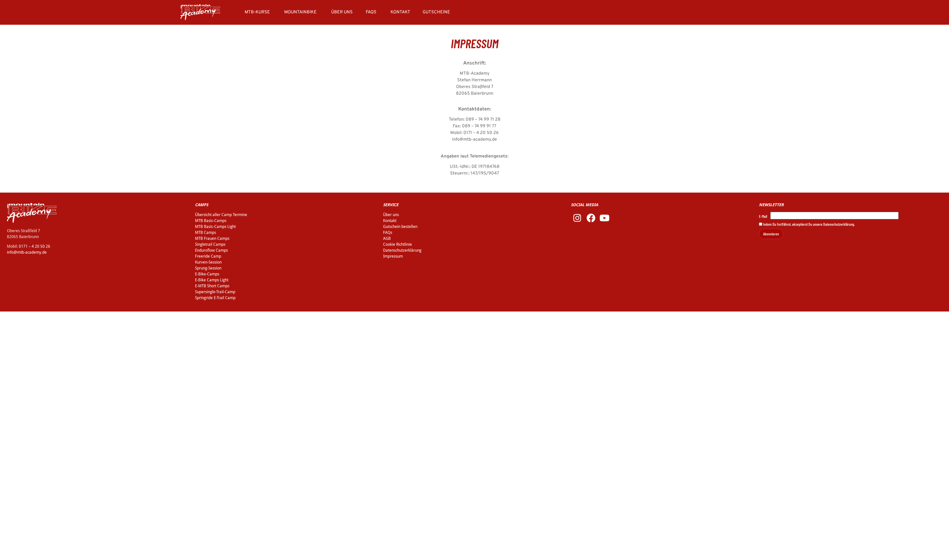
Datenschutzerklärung (402, 250)
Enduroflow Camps (211, 250)
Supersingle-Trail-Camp (215, 291)
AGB (387, 238)
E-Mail (763, 216)
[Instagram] (577, 218)
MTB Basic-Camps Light (215, 226)
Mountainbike (300, 12)
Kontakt (400, 12)
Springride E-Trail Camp (215, 297)
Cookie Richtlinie (397, 244)
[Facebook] (591, 218)
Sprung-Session (208, 268)
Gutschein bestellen (400, 226)
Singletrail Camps (210, 244)
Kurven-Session (208, 262)
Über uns (342, 12)
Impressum (393, 256)
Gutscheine (436, 12)
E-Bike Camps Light (211, 280)
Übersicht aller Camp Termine (221, 214)
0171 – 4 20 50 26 (34, 246)
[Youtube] (604, 218)
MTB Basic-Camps (210, 220)
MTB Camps (205, 232)
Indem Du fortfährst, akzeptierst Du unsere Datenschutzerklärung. (808, 224)
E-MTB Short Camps (212, 286)
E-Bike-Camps (207, 274)
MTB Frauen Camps (212, 238)
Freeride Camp (208, 256)
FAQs (371, 12)
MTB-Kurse (257, 12)
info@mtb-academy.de (27, 252)
